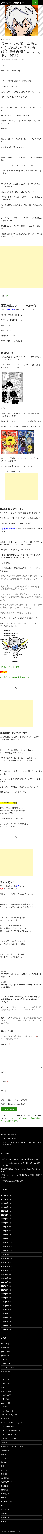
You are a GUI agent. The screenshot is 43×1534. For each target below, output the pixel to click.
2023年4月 (5, 1195)
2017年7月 (5, 1274)
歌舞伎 (3, 1490)
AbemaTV (4, 1344)
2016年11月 (5, 1306)
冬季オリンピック (7, 1434)
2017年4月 (5, 1286)
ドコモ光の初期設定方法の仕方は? (13, 1181)
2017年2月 (5, 1294)
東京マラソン (5, 1482)
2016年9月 (5, 1314)
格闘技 (3, 1486)
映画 (2, 1474)
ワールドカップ (6, 1427)
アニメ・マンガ (5, 40)
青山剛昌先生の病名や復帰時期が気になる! (17, 677)
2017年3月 (5, 1290)
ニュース (4, 1403)
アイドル (4, 1359)
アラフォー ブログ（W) (12, 2)
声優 (2, 1454)
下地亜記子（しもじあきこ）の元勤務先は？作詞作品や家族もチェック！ (21, 974)
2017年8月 (5, 1270)
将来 (2, 1466)
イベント (4, 1371)
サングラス (5, 1387)
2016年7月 (5, 1321)
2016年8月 (5, 1317)
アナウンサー (5, 1363)
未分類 (3, 1478)
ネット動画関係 (6, 1411)
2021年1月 (5, 1199)
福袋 (2, 1505)
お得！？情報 (5, 1352)
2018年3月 (5, 1242)
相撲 (2, 1498)
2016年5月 (5, 1329)
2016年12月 (5, 1302)
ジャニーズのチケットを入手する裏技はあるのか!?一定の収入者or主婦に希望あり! (21, 1143)
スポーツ (4, 1391)
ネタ (2, 1407)
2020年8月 (5, 1203)
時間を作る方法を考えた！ (9, 1134)
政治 (2, 1470)
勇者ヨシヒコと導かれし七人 (11, 1446)
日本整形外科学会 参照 (9, 667)
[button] (21, 20)
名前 (4, 1072)
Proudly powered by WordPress (10, 1531)
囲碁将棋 (4, 1450)
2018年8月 (5, 1223)
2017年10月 (5, 1262)
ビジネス (4, 1419)
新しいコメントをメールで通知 (15, 1100)
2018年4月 (5, 1239)
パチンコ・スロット (8, 1415)
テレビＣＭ (5, 1395)
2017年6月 (5, 1278)
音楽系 (3, 1517)
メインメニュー (40, 2)
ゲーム (3, 1375)
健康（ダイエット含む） (9, 1430)
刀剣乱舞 (4, 1442)
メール (4, 1081)
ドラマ (3, 1399)
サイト (3, 1091)
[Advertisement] (21, 267)
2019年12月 (5, 1211)
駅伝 (2, 1521)
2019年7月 (5, 1215)
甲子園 (3, 1494)
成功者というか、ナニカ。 (9, 1138)
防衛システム (5, 1513)
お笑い (3, 1356)
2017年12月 (5, 1254)
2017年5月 (5, 1282)
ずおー (14, 59)
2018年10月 (5, 1219)
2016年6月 (5, 1325)
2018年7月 (5, 1227)
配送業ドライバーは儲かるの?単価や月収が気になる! (19, 1159)
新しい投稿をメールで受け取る (15, 1104)
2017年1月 (5, 1298)
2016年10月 (5, 1310)
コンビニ (4, 1383)
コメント (5, 1044)
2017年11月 (5, 1258)
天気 (2, 1458)
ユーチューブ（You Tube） (10, 1423)
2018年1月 (5, 1250)
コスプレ (4, 1379)
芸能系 (3, 1509)
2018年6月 (5, 1231)
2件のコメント (21, 59)
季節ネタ (4, 1462)
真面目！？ (5, 1502)
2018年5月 (5, 1235)
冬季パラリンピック (8, 1438)
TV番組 (3, 1348)
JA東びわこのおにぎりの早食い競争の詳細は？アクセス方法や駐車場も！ (21, 984)
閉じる (8, 296)
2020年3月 (5, 1207)
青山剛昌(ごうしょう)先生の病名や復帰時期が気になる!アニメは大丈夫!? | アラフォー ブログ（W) (21, 1020)
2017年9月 (5, 1266)
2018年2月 (5, 1246)
